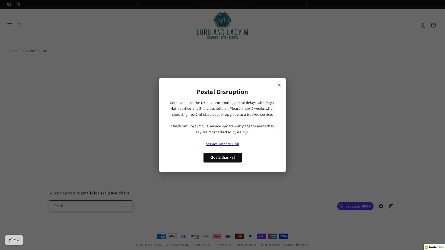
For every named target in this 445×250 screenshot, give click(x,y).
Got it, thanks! (222, 157)
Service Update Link (222, 143)
